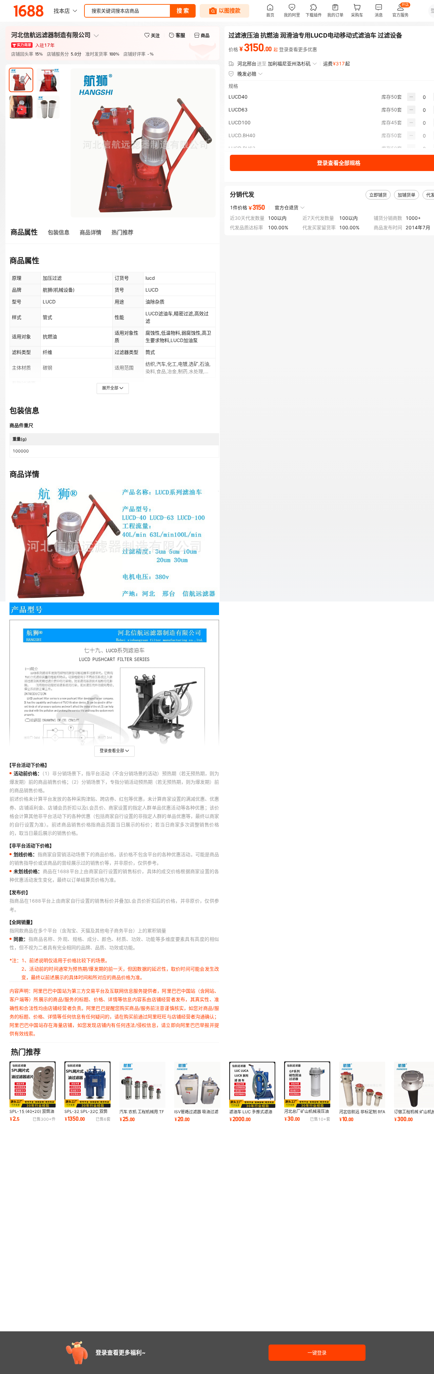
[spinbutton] (424, 97)
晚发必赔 (246, 74)
